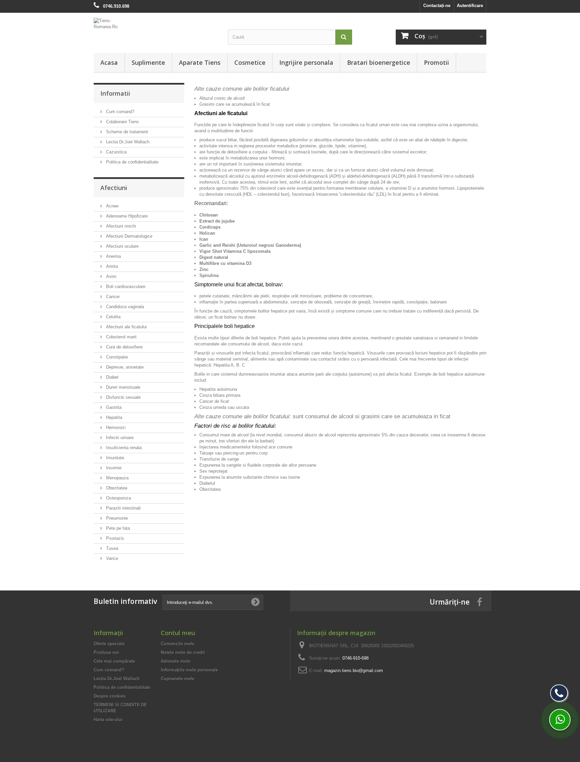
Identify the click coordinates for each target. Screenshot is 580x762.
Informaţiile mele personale (189, 669)
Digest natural (213, 257)
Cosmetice (249, 62)
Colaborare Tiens (122, 121)
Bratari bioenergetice (378, 62)
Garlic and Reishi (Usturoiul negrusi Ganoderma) (250, 245)
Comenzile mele (177, 643)
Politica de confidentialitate (131, 161)
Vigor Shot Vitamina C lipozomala (235, 251)
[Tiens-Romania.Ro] (156, 24)
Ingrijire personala (306, 62)
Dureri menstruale (122, 387)
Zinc (203, 269)
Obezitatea (116, 487)
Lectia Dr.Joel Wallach (127, 141)
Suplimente (148, 62)
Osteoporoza (118, 498)
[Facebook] (479, 602)
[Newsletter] (255, 602)
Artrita (111, 266)
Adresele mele (175, 661)
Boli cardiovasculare (125, 286)
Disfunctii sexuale (123, 397)
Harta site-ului (108, 719)
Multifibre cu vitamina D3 (225, 263)
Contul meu (178, 633)
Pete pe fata (117, 528)
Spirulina (209, 275)
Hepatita (113, 417)
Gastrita (113, 407)
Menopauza (117, 477)
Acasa (109, 62)
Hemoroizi (115, 427)
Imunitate (114, 457)
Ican (203, 239)
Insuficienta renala (123, 447)
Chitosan (208, 215)
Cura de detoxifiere (124, 346)
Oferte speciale (109, 643)
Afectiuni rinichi (120, 226)
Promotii (436, 62)
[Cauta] (343, 37)
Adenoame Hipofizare (126, 216)
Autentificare (470, 5)
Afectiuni (113, 188)
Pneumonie (116, 518)
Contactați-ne (436, 5)
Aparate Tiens (200, 62)
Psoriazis (114, 538)
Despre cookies (110, 696)
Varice (111, 558)
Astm (110, 276)
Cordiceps (210, 227)
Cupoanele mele (177, 678)
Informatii (115, 93)
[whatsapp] (560, 719)
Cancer (112, 296)
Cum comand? (119, 111)
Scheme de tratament (126, 131)
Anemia (113, 256)
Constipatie (116, 357)
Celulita (112, 316)
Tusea (111, 548)
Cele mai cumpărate (114, 661)
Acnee (111, 205)
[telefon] (559, 693)
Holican (207, 233)
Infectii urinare (119, 437)
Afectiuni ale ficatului (126, 326)
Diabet (111, 377)
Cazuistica (116, 151)
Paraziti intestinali (123, 508)
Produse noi (106, 652)
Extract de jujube (217, 221)
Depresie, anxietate (124, 367)
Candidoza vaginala (124, 306)
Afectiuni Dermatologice (128, 236)
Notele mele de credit (183, 652)
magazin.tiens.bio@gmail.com (353, 670)
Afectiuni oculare (122, 246)
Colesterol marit (121, 336)
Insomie (113, 467)
